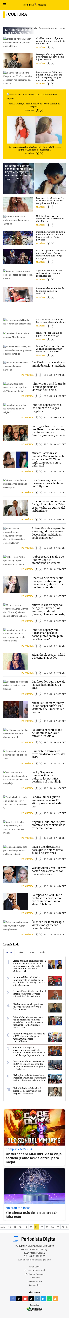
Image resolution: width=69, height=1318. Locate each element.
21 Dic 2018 (49, 471)
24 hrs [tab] (9, 952)
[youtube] (25, 1298)
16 (9, 1227)
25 (58, 1227)
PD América (29, 110)
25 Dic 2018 (49, 375)
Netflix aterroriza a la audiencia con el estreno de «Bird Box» (50, 219)
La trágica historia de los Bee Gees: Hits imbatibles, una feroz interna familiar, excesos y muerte (48, 430)
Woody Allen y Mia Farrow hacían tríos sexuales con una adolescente (49, 871)
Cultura (17, 14)
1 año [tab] (42, 952)
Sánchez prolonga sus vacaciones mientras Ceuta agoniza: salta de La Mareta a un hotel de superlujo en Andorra (29, 1051)
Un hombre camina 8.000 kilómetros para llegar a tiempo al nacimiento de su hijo (19, 170)
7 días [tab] (20, 952)
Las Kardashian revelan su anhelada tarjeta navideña (48, 364)
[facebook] (13, 1298)
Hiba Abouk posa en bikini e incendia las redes (48, 656)
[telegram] (43, 1298)
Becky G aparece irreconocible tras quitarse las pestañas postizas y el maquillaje (46, 776)
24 (52, 1227)
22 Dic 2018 (49, 444)
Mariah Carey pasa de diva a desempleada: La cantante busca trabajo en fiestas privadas (50, 235)
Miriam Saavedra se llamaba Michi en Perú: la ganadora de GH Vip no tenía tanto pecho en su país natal (48, 459)
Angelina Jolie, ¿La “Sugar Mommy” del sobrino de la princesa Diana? (48, 825)
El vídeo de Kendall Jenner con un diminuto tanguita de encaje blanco (50, 41)
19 (25, 1227)
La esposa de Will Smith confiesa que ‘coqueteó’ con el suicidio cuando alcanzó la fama (47, 899)
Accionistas (34, 1285)
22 (42, 1227)
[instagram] (37, 1298)
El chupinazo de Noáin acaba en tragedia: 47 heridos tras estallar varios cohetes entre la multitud (29, 1078)
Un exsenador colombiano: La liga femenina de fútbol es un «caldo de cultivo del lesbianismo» (49, 505)
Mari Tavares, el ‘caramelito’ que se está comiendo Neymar (34, 105)
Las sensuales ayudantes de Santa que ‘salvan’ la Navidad (50, 291)
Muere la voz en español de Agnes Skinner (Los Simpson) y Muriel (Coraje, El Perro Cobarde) (48, 609)
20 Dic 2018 (49, 548)
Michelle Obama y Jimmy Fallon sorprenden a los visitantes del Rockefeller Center (48, 707)
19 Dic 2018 (49, 721)
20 (31, 1227)
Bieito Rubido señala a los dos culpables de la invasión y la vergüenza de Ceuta (28, 1091)
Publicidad (35, 1277)
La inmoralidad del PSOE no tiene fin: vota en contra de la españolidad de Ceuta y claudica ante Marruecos (29, 981)
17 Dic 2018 (49, 934)
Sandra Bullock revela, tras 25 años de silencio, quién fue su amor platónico (50, 349)
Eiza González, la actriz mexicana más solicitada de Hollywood (47, 483)
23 (47, 1227)
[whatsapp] (49, 1298)
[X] (41, 110)
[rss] (55, 1298)
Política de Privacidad (34, 1270)
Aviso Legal (34, 1266)
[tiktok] (31, 1298)
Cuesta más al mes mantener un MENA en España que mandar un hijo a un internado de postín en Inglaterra (29, 1065)
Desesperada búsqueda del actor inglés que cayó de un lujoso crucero (50, 57)
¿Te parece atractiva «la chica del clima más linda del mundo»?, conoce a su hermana (34, 148)
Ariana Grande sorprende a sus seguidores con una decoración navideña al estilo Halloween (48, 533)
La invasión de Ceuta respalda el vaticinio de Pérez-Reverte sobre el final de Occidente (29, 994)
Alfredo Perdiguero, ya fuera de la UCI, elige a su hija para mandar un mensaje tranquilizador (29, 1037)
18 (20, 1227)
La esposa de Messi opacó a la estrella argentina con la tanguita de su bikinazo (50, 201)
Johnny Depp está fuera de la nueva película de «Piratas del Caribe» (49, 387)
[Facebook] (37, 110)
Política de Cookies (34, 1274)
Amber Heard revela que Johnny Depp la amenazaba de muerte (48, 560)
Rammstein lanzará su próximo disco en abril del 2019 (48, 754)
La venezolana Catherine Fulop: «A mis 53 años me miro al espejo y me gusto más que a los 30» (49, 76)
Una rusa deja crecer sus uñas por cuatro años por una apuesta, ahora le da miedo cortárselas (48, 582)
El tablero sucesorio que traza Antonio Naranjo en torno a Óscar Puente (28, 1007)
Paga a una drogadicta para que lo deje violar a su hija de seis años (47, 850)
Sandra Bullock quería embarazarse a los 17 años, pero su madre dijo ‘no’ (47, 801)
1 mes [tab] (31, 952)
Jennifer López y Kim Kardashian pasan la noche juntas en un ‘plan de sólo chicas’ (47, 634)
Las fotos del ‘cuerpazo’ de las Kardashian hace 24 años (48, 685)
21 (36, 1227)
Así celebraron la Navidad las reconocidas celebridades (50, 321)
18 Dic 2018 (49, 859)
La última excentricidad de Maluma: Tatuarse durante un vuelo (47, 733)
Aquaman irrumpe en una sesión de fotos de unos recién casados (49, 273)
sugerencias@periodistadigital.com (34, 1259)
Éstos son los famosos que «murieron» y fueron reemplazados (48, 925)
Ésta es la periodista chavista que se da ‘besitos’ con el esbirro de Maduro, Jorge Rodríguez (51, 254)
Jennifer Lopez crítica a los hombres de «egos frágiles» (47, 408)
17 (15, 1227)
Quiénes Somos (34, 1281)
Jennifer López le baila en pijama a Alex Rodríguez (49, 334)
